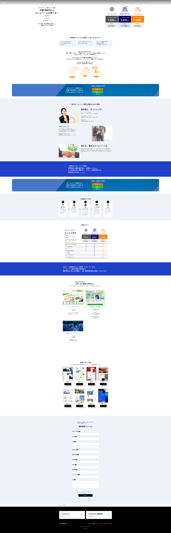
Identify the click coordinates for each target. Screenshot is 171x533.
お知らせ (161, 2)
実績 (154, 2)
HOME (60, 505)
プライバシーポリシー (84, 491)
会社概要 (157, 2)
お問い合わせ (166, 2)
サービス (151, 2)
